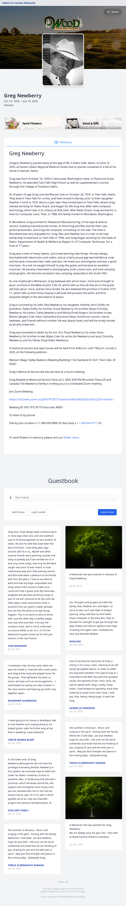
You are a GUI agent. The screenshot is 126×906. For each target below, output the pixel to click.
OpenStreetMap (66, 896)
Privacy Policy (54, 891)
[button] (94, 547)
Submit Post (107, 512)
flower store (71, 437)
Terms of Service (72, 891)
